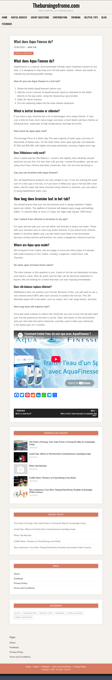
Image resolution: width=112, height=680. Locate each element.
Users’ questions (40, 17)
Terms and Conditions (24, 588)
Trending (75, 17)
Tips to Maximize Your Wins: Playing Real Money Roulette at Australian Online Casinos (52, 547)
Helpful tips (91, 17)
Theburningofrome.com (56, 5)
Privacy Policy (20, 583)
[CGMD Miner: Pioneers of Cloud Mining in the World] (20, 481)
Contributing (60, 17)
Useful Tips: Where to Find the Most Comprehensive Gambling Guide (60, 454)
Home (4, 17)
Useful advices (19, 17)
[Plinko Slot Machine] (20, 469)
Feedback (7, 24)
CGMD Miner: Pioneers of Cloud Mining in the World (52, 478)
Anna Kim (32, 47)
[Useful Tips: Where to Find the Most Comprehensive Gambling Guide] (20, 457)
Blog (104, 17)
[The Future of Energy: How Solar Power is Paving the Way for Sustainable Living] (20, 445)
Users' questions (23, 617)
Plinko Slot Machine (38, 466)
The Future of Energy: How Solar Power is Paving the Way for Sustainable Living (49, 523)
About (17, 574)
